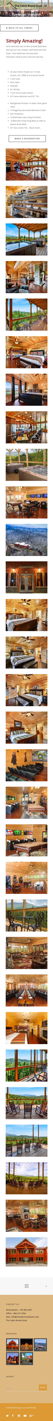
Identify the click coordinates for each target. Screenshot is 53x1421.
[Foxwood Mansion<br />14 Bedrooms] (12, 1344)
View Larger (27, 162)
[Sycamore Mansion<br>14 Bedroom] (26, 1358)
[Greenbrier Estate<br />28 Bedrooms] (40, 1344)
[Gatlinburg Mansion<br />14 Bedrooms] (26, 1344)
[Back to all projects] (26, 1285)
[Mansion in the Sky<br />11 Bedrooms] (12, 1358)
